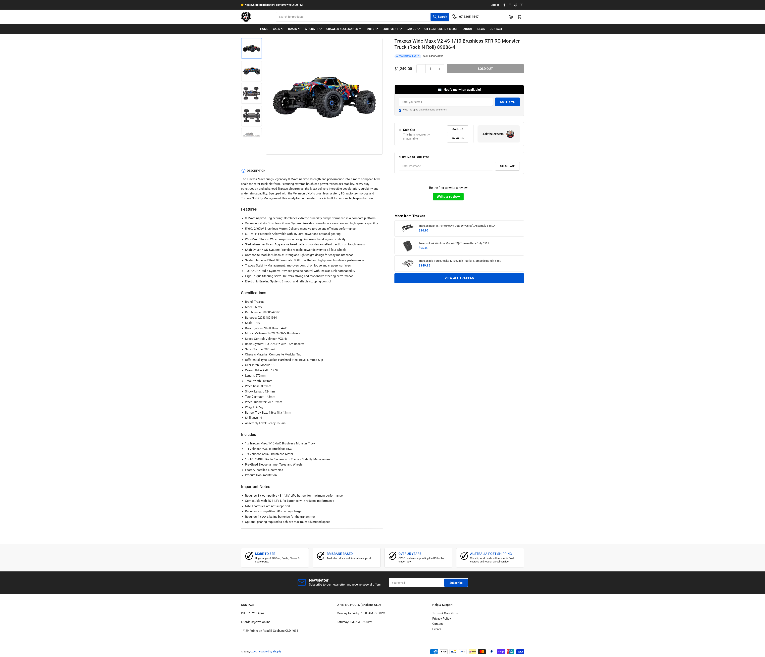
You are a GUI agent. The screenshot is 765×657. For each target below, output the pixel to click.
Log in (495, 5)
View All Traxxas (459, 278)
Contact (496, 28)
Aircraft (311, 28)
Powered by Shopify (270, 651)
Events (436, 629)
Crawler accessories (342, 28)
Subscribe (456, 583)
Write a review (448, 196)
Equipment (390, 28)
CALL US (457, 129)
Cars (276, 28)
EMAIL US (458, 138)
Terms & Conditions (445, 613)
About (468, 28)
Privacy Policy (441, 618)
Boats (292, 28)
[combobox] (363, 16)
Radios (411, 28)
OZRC (253, 651)
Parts (370, 28)
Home (264, 28)
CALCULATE (507, 166)
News (481, 28)
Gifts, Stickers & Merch (441, 28)
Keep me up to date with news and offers (425, 109)
